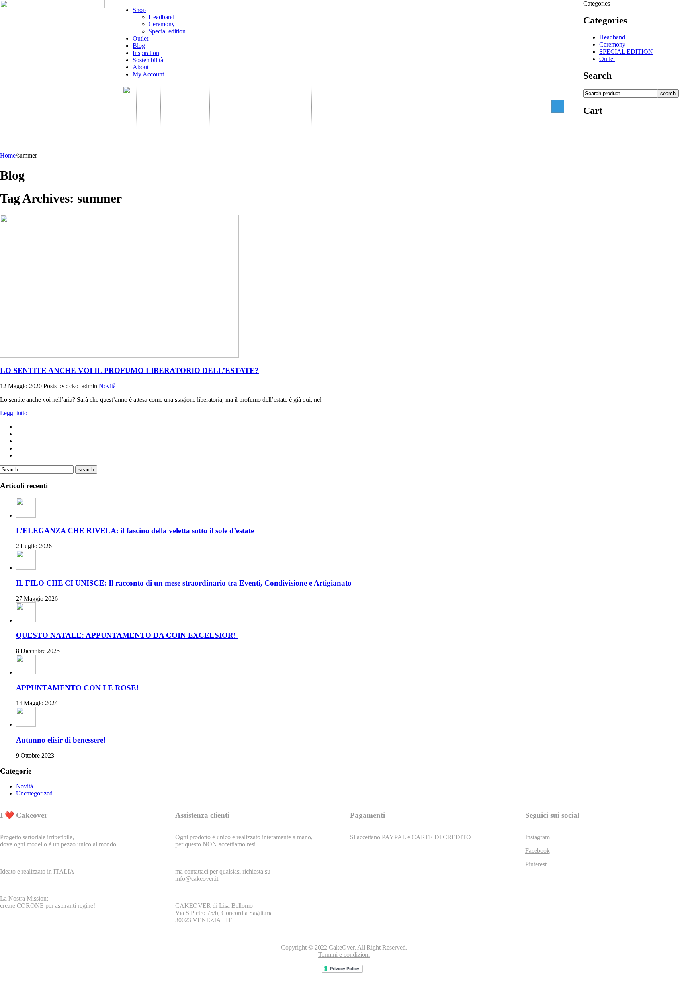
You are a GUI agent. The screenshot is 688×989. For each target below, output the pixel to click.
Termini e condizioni (344, 954)
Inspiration (146, 52)
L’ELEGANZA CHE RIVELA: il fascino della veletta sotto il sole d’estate (136, 530)
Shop (139, 9)
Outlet (140, 38)
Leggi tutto (13, 413)
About (141, 67)
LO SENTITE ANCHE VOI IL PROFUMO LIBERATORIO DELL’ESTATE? (129, 370)
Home (8, 155)
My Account (148, 74)
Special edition (167, 31)
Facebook (537, 850)
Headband (161, 17)
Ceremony (162, 24)
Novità (107, 386)
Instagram (537, 837)
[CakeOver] (127, 106)
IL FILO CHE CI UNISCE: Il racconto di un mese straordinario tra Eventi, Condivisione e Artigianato (185, 583)
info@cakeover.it (196, 878)
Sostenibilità (148, 60)
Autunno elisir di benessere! (61, 740)
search (668, 93)
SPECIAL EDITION (626, 51)
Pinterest (536, 864)
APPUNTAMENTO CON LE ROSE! (78, 688)
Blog (139, 45)
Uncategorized (34, 793)
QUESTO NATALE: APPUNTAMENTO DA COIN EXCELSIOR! (127, 635)
